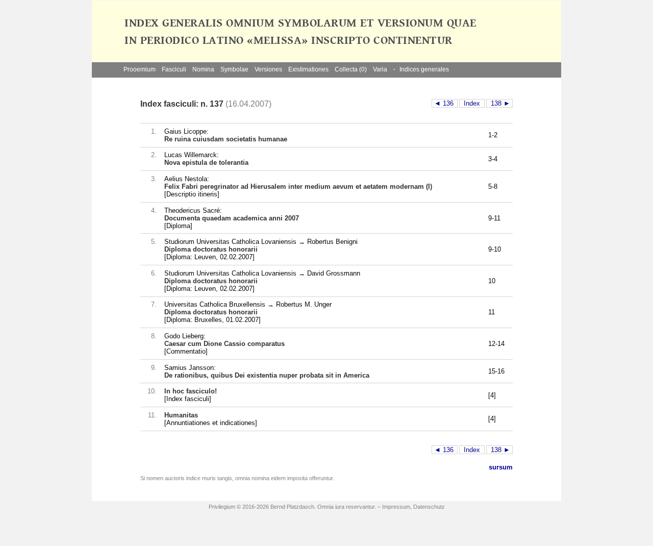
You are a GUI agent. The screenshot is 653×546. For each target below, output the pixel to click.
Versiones (268, 69)
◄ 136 (445, 103)
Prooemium (139, 69)
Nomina (203, 69)
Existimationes (308, 69)
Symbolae (234, 69)
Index (472, 103)
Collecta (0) (351, 69)
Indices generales (421, 69)
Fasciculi (174, 69)
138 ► (499, 103)
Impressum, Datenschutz (413, 507)
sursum (501, 467)
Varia (380, 69)
